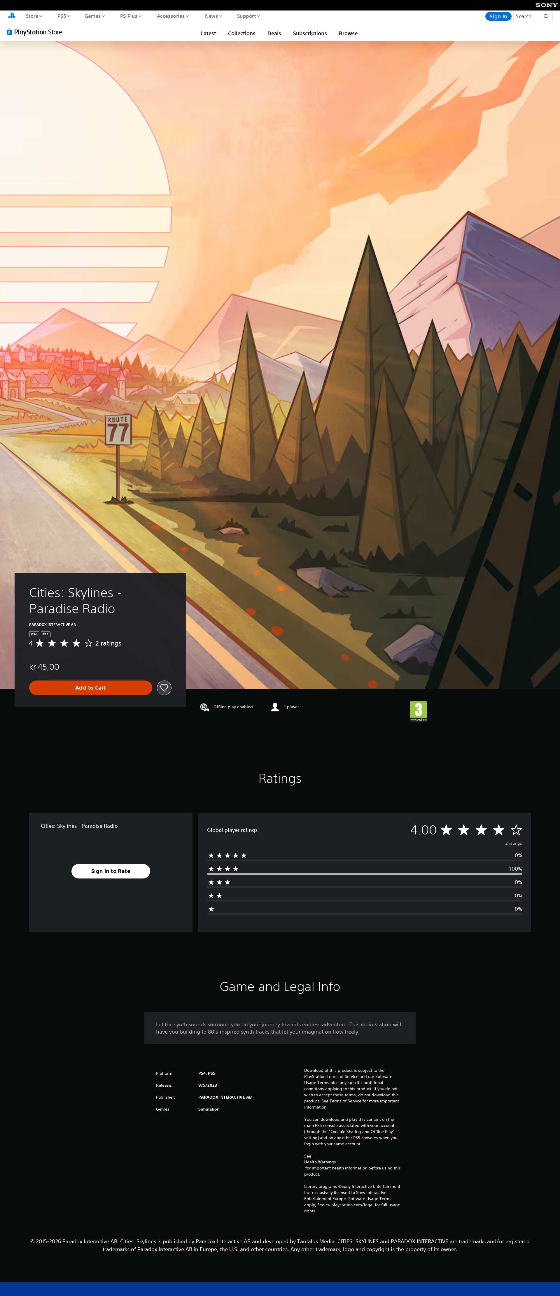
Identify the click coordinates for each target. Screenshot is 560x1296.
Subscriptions (310, 33)
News (211, 16)
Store (32, 16)
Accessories (171, 16)
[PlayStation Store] (36, 31)
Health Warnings (320, 1162)
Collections (242, 33)
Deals (274, 33)
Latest (208, 33)
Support (246, 16)
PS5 (61, 16)
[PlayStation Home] (12, 16)
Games (92, 16)
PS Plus (128, 16)
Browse (348, 33)
